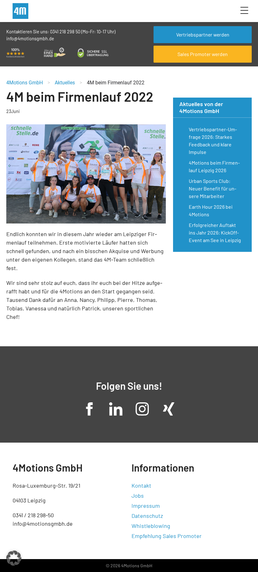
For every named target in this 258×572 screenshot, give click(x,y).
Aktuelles (65, 83)
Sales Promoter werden (202, 54)
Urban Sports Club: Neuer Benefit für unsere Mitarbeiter (212, 188)
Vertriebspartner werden (202, 34)
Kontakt (141, 485)
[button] (14, 558)
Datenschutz (147, 515)
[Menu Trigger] (244, 10)
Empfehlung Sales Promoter (167, 535)
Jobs (138, 495)
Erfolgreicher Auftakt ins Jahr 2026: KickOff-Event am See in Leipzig (215, 232)
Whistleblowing (151, 525)
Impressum (146, 505)
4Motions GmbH (24, 83)
